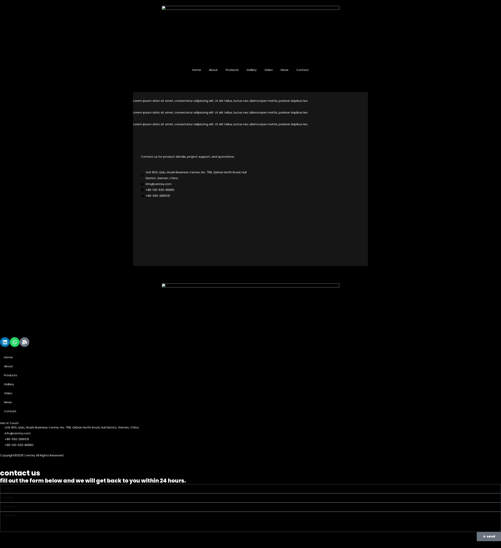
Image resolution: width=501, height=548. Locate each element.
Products (232, 70)
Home (196, 70)
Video (268, 70)
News (284, 70)
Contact (302, 70)
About (213, 70)
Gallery (252, 70)
